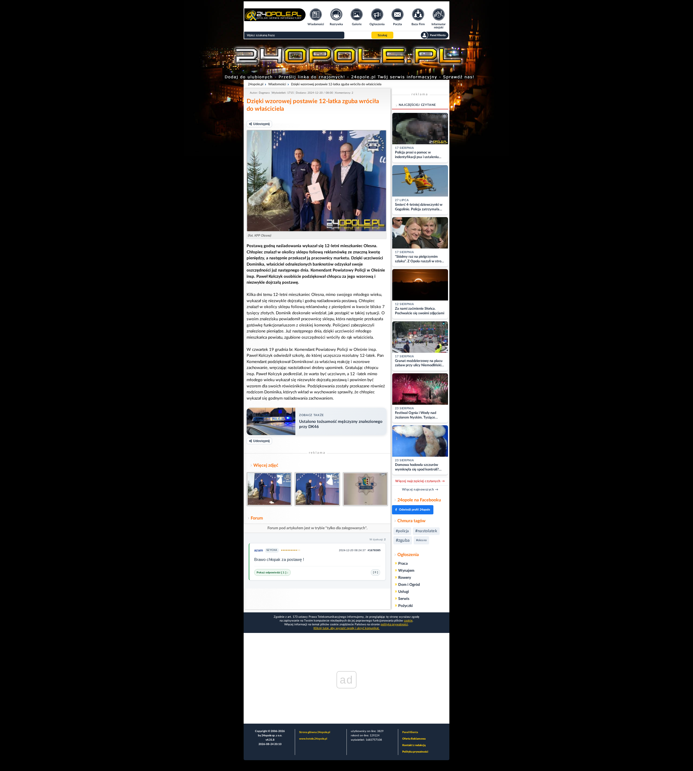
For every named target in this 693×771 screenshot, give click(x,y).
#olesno (421, 540)
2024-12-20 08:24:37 (352, 550)
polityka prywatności (394, 624)
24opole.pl (255, 84)
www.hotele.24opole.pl (313, 738)
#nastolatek (426, 531)
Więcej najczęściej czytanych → (420, 481)
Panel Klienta (410, 732)
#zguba (403, 540)
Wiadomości (277, 84)
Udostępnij (261, 124)
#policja (402, 531)
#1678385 (374, 550)
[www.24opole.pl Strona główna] (275, 19)
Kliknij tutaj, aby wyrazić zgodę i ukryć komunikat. (346, 628)
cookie (408, 620)
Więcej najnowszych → (420, 489)
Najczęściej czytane (417, 104)
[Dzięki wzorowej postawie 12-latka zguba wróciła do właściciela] (317, 181)
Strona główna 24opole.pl (314, 732)
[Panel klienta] (434, 35)
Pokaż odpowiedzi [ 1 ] (272, 572)
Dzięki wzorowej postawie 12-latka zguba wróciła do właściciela (336, 84)
